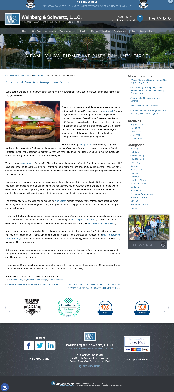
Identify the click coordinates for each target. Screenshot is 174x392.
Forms (94, 31)
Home (25, 31)
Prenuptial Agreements (141, 194)
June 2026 (135, 132)
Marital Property (138, 183)
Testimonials (120, 31)
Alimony (134, 148)
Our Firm (36, 31)
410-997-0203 (157, 18)
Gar (88, 144)
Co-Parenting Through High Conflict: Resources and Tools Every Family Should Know (148, 90)
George (83, 144)
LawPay (106, 31)
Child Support (137, 159)
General (134, 173)
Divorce (41, 76)
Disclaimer (143, 359)
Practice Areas (67, 31)
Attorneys (50, 31)
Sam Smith (108, 111)
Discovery (135, 162)
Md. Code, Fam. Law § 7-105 (101, 223)
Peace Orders (137, 190)
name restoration (55, 279)
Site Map (130, 359)
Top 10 (133, 208)
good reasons (27, 163)
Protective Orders (138, 197)
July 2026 (135, 128)
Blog (133, 31)
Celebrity (134, 152)
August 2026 (136, 125)
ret (91, 144)
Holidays (134, 176)
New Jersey (60, 201)
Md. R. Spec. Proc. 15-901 (83, 219)
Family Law (136, 169)
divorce (14, 279)
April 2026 (135, 135)
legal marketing (96, 385)
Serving (83, 31)
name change (41, 279)
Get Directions (91, 366)
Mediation (135, 187)
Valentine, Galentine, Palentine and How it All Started (32, 284)
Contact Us (146, 31)
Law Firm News (138, 180)
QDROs (134, 201)
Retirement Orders (139, 204)
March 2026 (136, 138)
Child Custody (137, 155)
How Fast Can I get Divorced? (144, 106)
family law (22, 279)
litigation (30, 279)
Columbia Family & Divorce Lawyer (18, 76)
